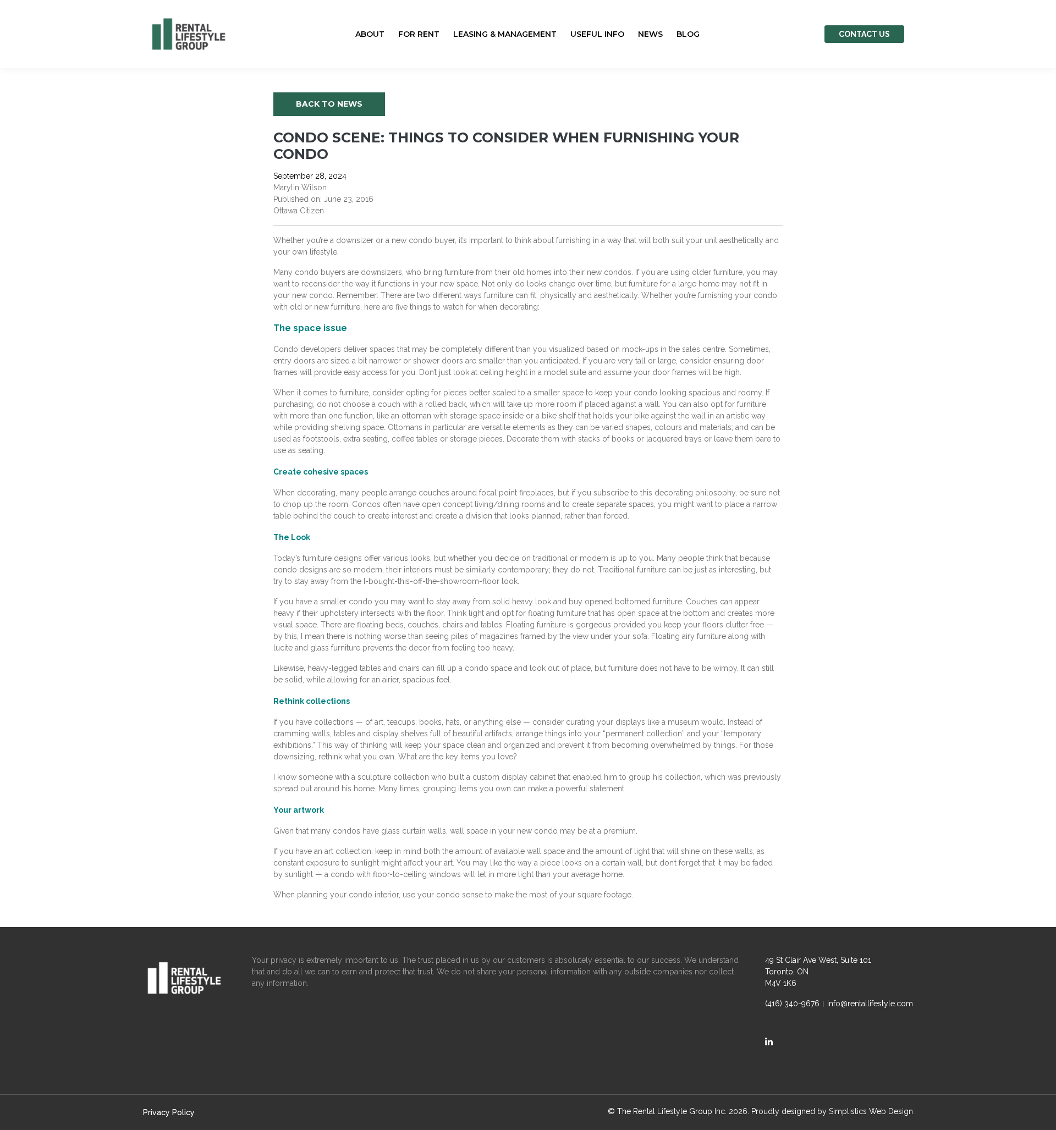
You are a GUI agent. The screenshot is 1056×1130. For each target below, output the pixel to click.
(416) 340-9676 (792, 1003)
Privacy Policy (169, 1112)
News (650, 34)
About (369, 34)
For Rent (418, 34)
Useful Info (597, 34)
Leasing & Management (505, 34)
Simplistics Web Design (871, 1111)
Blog (688, 34)
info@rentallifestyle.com (870, 1003)
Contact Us (864, 34)
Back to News (329, 104)
